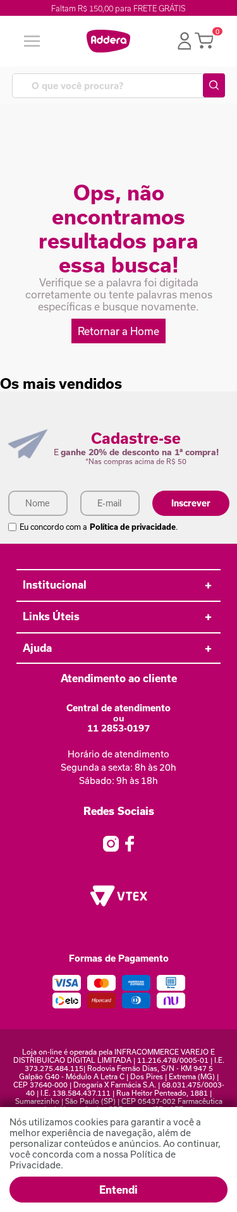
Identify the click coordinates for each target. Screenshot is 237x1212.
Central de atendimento (118, 708)
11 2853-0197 (118, 728)
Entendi (118, 1190)
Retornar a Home (118, 331)
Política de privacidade (133, 526)
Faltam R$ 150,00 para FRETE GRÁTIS (118, 8)
